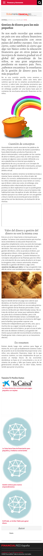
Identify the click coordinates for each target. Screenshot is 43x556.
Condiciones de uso (7, 552)
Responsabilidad (18, 552)
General (4, 20)
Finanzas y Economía (15, 3)
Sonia (25, 20)
